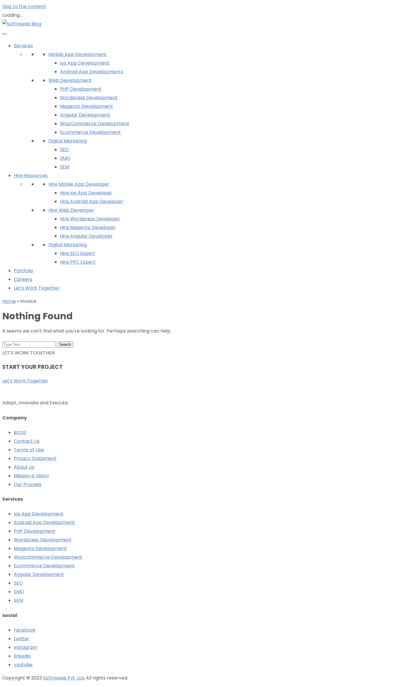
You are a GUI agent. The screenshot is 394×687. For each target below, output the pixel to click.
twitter (21, 638)
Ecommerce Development (90, 132)
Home (9, 301)
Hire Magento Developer (88, 227)
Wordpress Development (89, 97)
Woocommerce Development (48, 557)
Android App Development (44, 522)
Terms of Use (29, 449)
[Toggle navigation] (4, 34)
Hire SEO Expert (77, 253)
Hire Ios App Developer (86, 192)
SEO (64, 149)
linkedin (22, 656)
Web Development (70, 80)
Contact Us (27, 441)
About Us (24, 467)
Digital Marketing (67, 141)
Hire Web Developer (71, 210)
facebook (25, 630)
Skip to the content (24, 6)
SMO (65, 158)
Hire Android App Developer (91, 201)
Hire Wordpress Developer (90, 218)
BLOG (20, 432)
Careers (23, 279)
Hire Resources (31, 175)
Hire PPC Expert (77, 262)
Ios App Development (85, 63)
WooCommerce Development (94, 123)
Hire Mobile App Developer (78, 184)
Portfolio (23, 270)
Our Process (28, 484)
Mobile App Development (77, 54)
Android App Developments (91, 71)
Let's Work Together (37, 288)
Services (23, 45)
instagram (25, 647)
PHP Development (81, 89)
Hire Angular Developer (86, 236)
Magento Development (86, 106)
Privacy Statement (35, 458)
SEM (64, 167)
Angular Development (85, 115)
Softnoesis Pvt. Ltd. (64, 678)
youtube (23, 664)
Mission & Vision (31, 475)
